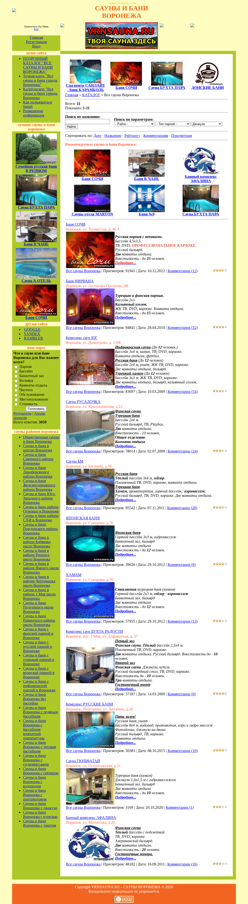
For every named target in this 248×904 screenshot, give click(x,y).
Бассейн (26, 371)
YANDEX (32, 334)
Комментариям (155, 136)
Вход (36, 46)
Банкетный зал (31, 376)
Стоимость (28, 404)
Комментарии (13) (183, 621)
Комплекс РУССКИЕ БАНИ (89, 704)
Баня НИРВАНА (80, 281)
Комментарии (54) (183, 391)
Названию (112, 136)
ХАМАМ (73, 575)
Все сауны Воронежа (83, 271)
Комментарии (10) (183, 751)
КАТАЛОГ (91, 95)
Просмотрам (181, 136)
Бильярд (26, 381)
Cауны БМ (74, 461)
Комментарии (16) (182, 864)
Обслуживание (31, 395)
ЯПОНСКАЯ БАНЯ (83, 518)
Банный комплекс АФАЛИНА (91, 818)
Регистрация (36, 42)
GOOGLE (32, 329)
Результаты (22, 413)
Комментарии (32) (183, 327)
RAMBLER (33, 338)
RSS (36, 29)
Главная (36, 37)
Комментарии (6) (182, 565)
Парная (25, 367)
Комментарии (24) (183, 451)
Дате (97, 136)
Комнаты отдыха (33, 385)
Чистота (26, 390)
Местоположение (33, 399)
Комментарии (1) (180, 807)
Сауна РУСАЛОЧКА (83, 402)
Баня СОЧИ (75, 224)
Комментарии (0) (182, 694)
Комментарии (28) (182, 508)
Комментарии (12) (183, 271)
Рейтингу (132, 136)
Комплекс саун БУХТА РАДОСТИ (94, 631)
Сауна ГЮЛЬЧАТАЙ (83, 761)
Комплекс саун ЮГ (81, 338)
